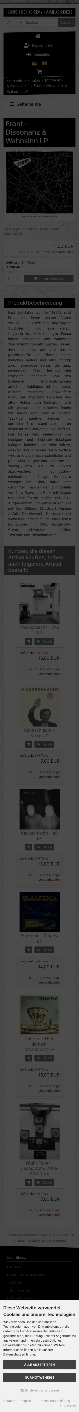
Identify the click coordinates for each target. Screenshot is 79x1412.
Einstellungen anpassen (41, 1390)
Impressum (68, 1405)
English (26, 1401)
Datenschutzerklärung (54, 1401)
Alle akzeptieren (39, 1365)
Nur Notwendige (39, 1377)
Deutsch (9, 1401)
